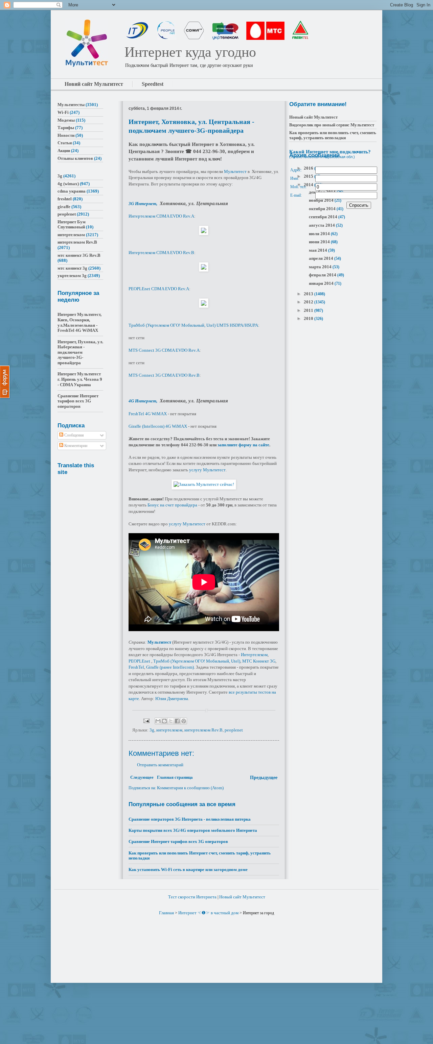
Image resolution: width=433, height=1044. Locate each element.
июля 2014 (320, 233)
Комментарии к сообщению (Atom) (190, 787)
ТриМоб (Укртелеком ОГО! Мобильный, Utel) (196, 661)
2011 (309, 310)
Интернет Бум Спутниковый (72, 224)
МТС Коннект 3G (258, 661)
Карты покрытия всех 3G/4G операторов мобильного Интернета (193, 830)
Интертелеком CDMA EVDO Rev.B (161, 252)
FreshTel (136, 667)
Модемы (66, 120)
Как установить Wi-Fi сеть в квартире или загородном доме (188, 869)
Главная (166, 912)
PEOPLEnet (139, 661)
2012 (309, 301)
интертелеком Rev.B (203, 729)
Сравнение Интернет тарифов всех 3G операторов (178, 841)
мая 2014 (318, 250)
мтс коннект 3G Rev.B (79, 255)
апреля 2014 (321, 258)
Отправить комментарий (160, 764)
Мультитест (235, 171)
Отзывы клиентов (75, 158)
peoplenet (234, 729)
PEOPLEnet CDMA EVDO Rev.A (159, 288)
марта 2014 (321, 266)
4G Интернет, (143, 400)
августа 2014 (322, 225)
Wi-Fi (63, 112)
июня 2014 (320, 241)
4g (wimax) (68, 183)
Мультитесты (71, 104)
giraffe (64, 206)
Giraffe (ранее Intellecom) (170, 667)
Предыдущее (263, 777)
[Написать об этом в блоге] (164, 721)
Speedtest (152, 84)
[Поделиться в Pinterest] (183, 721)
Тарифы (66, 127)
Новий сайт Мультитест (94, 84)
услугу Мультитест (207, 469)
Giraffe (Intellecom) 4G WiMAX (158, 426)
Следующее (142, 777)
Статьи (65, 142)
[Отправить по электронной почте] (158, 721)
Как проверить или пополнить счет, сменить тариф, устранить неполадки (332, 135)
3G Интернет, (143, 203)
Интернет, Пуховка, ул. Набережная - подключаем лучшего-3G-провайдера (80, 352)
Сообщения (73, 435)
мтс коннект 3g (72, 268)
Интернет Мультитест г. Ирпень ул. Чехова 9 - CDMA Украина (80, 379)
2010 (309, 318)
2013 (309, 293)
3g (152, 729)
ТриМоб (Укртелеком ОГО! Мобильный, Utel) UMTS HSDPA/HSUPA (193, 325)
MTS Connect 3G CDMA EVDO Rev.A (164, 350)
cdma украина (72, 191)
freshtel (65, 198)
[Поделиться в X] (170, 721)
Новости (66, 135)
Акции (64, 150)
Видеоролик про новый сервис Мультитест (331, 124)
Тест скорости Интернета (192, 896)
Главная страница (175, 777)
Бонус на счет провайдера (172, 504)
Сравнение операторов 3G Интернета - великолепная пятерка (190, 819)
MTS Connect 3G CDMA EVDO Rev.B (164, 375)
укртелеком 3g (72, 275)
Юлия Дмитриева (171, 698)
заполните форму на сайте (243, 444)
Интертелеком (254, 654)
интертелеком (169, 729)
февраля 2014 (323, 274)
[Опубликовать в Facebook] (177, 721)
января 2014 (322, 283)
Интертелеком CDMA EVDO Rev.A (161, 216)
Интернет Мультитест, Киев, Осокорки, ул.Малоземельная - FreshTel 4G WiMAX (79, 322)
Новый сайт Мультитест (313, 117)
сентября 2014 (323, 216)
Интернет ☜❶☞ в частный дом (208, 912)
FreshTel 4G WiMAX (148, 413)
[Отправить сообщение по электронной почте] (146, 720)
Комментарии (75, 445)
